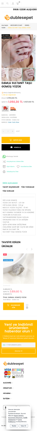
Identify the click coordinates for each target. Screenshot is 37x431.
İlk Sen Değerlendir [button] (10, 95)
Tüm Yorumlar (27, 187)
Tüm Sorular (8, 191)
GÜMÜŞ (27, 25)
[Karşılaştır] (27, 307)
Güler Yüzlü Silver (13, 122)
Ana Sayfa (5, 25)
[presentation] (27, 249)
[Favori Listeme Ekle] (27, 305)
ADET (18, 131)
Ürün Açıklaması (10, 183)
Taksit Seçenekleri (11, 187)
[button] (31, 38)
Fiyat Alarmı (10, 167)
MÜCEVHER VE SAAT (16, 25)
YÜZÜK (3, 28)
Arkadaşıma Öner (12, 172)
